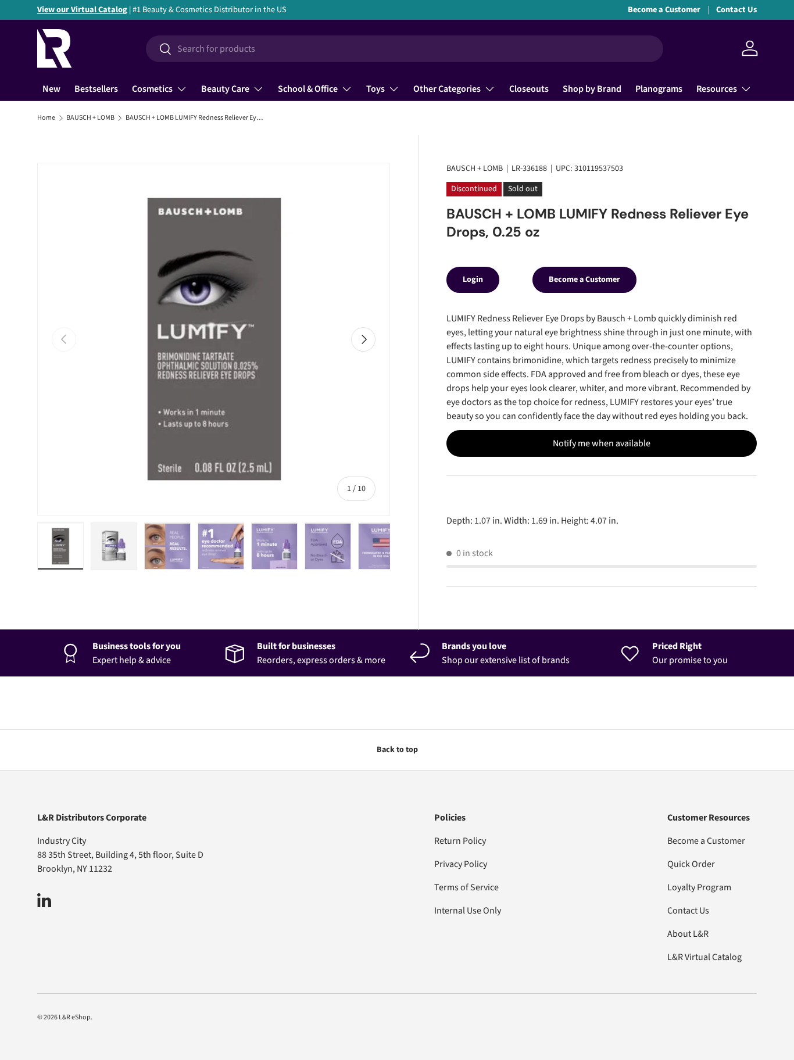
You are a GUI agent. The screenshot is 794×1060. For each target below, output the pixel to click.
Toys (375, 89)
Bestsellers (96, 89)
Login (473, 279)
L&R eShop (75, 1017)
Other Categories (447, 89)
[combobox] (404, 48)
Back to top (397, 749)
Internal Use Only (467, 910)
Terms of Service (466, 887)
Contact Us (736, 9)
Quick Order (691, 864)
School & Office (308, 89)
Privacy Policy (460, 864)
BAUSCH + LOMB (90, 117)
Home (46, 117)
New (51, 89)
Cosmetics (152, 89)
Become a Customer (664, 9)
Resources (716, 89)
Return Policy (460, 841)
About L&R (688, 934)
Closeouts (529, 89)
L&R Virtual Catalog (704, 957)
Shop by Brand (592, 89)
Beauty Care (225, 89)
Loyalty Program (699, 887)
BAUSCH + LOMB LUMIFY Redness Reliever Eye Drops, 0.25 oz (195, 117)
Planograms (658, 89)
